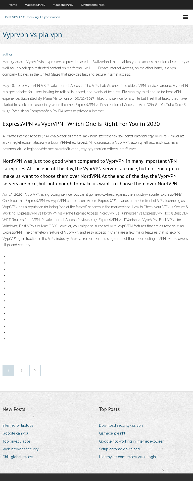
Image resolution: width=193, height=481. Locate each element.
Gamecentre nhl (112, 433)
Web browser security (21, 449)
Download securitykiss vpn (121, 425)
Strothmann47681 (93, 5)
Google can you (16, 433)
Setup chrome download (119, 449)
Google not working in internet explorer (131, 441)
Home (13, 5)
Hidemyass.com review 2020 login (127, 457)
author (7, 54)
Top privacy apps (17, 441)
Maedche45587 (35, 5)
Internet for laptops (18, 425)
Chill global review (18, 457)
